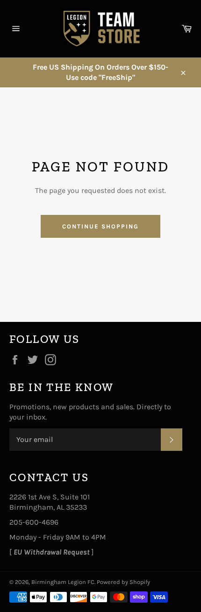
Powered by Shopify (123, 581)
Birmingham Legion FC (62, 581)
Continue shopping (100, 226)
